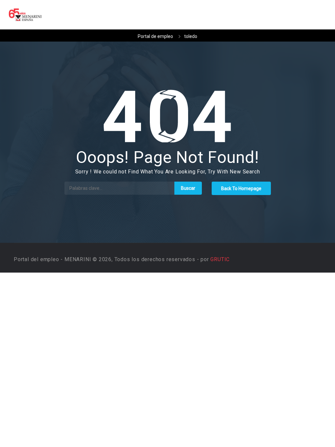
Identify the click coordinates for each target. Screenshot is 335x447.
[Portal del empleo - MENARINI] (28, 15)
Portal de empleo (155, 36)
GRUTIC (220, 259)
